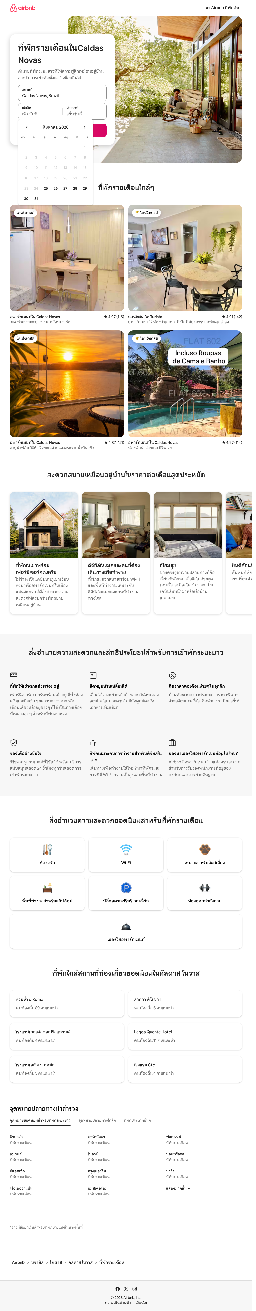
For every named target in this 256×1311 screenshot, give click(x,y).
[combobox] (62, 96)
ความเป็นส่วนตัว (118, 1302)
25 (46, 188)
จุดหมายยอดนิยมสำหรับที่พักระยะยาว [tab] (40, 1120)
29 (85, 188)
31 (36, 198)
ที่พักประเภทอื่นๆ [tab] (137, 1120)
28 (75, 188)
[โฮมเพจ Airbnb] (23, 8)
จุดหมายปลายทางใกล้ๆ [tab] (97, 1120)
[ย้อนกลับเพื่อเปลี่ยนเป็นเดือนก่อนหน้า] (27, 127)
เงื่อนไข (141, 1302)
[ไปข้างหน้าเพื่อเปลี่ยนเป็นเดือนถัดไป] (84, 127)
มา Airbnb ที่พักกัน (222, 7)
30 (26, 198)
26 (56, 188)
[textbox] (40, 114)
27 (66, 188)
